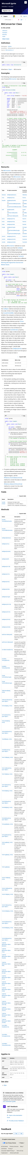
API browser (8, 19)
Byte (5, 1085)
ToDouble (24, 200)
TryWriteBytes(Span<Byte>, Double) (6, 956)
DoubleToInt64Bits (8, 313)
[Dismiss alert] (25, 2)
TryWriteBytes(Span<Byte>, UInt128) (6, 1003)
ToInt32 (24, 221)
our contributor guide (9, 1101)
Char (3, 197)
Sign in (25, 16)
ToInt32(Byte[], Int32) (7, 790)
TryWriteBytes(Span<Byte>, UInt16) (6, 1009)
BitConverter (13, 79)
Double (3, 200)
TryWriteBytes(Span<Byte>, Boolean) (6, 944)
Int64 (3, 224)
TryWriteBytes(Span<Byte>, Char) (6, 950)
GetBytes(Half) (10, 209)
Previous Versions (14, 1146)
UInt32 (3, 239)
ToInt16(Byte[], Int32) (7, 774)
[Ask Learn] (18, 19)
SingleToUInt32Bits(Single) (13, 233)
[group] (14, 124)
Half (3, 209)
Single (3, 227)
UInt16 (3, 236)
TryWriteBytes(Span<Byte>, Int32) (6, 983)
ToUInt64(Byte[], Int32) (7, 927)
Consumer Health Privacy (7, 1150)
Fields (3, 36)
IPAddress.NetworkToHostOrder (13, 484)
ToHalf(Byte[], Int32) (7, 739)
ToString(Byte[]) (6, 867)
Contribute (4, 1148)
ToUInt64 (24, 242)
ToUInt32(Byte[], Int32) (7, 911)
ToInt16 (24, 218)
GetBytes (20, 248)
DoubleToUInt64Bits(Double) (14, 206)
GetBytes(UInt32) (11, 239)
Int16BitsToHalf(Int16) (7, 649)
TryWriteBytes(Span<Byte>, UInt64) (6, 1021)
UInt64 (3, 242)
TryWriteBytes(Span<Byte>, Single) (6, 995)
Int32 (3, 221)
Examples (4, 32)
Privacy (10, 1148)
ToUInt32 (24, 239)
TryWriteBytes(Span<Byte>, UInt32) (6, 1015)
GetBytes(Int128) (6, 566)
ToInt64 (24, 224)
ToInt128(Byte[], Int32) (7, 757)
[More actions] (25, 19)
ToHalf (24, 209)
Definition (4, 30)
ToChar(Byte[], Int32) (7, 705)
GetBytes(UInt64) (11, 242)
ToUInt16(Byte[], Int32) (7, 894)
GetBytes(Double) (11, 200)
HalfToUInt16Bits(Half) (12, 216)
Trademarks (4, 1153)
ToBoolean (25, 194)
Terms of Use (20, 1150)
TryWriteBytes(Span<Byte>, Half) (6, 964)
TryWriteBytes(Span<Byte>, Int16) (6, 977)
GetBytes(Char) (10, 197)
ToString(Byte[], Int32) (7, 854)
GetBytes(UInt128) (6, 604)
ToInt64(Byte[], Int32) (7, 807)
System (10, 46)
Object (10, 69)
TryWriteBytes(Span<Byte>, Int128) (6, 971)
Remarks (4, 34)
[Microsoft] (14, 16)
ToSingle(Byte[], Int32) (7, 824)
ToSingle (24, 227)
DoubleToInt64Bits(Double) (13, 203)
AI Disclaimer (4, 1146)
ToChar (24, 197)
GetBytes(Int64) (11, 224)
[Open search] (21, 16)
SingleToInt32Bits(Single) (13, 230)
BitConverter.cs (9, 50)
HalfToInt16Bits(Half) (12, 212)
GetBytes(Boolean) (11, 194)
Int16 (3, 218)
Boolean (4, 194)
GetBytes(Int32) (11, 221)
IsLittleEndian (14, 330)
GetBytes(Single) (11, 227)
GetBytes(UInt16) (11, 236)
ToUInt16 (24, 236)
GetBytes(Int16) (11, 218)
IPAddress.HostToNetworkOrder (13, 478)
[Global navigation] (1, 16)
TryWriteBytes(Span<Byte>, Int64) (6, 989)
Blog (21, 1146)
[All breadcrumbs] (2, 19)
